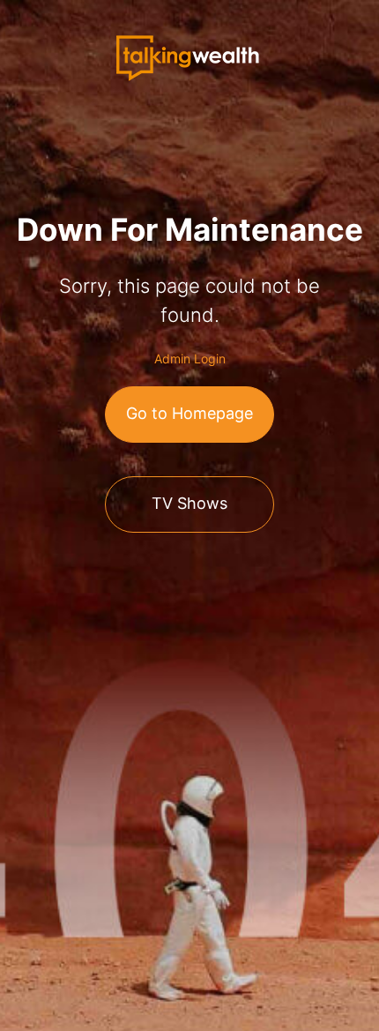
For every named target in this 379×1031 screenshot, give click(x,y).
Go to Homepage (189, 413)
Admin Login (190, 358)
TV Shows (189, 503)
